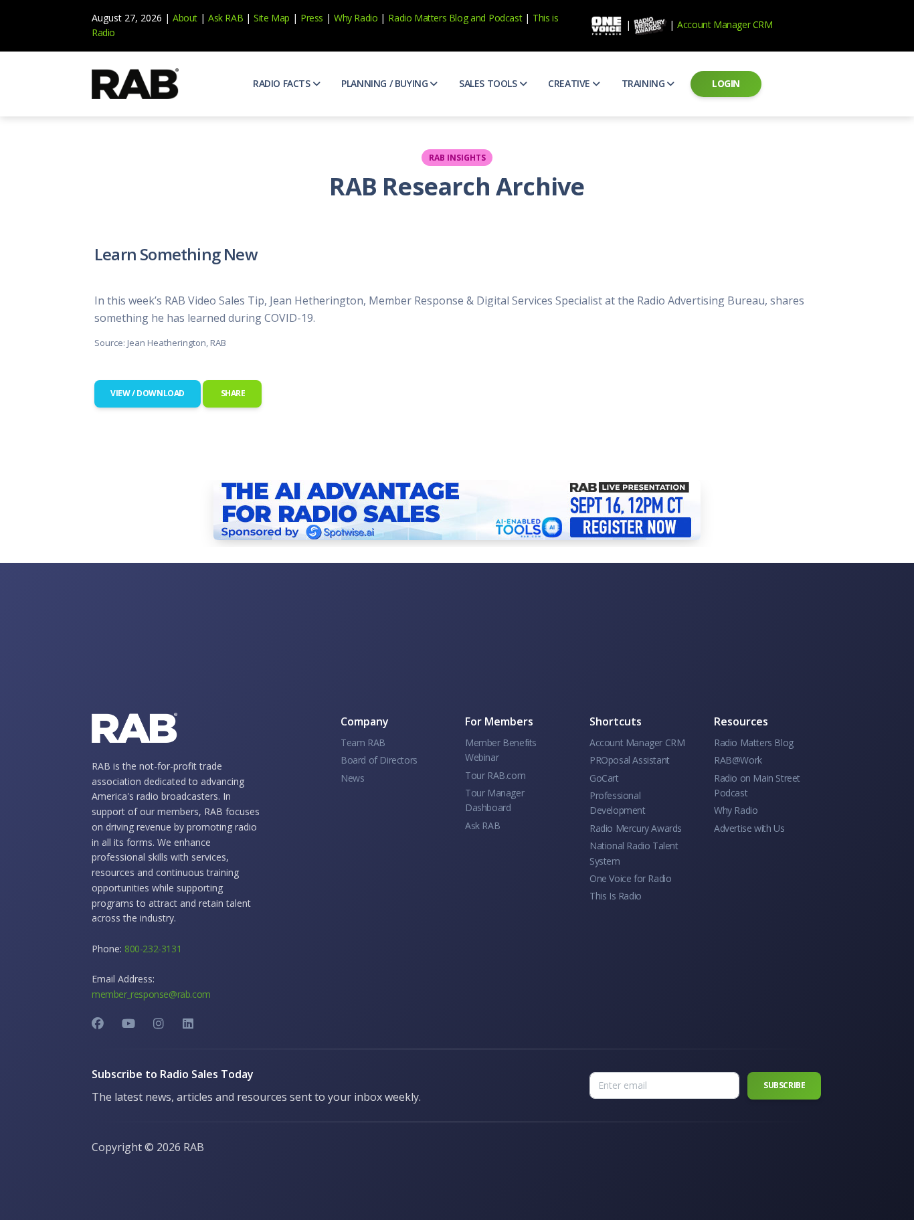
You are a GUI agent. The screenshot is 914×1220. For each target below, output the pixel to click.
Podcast (505, 17)
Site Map (272, 17)
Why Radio (355, 17)
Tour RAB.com (495, 775)
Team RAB (363, 742)
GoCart (604, 778)
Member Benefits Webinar (501, 750)
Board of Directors (379, 760)
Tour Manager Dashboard (494, 800)
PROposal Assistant (629, 760)
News (352, 778)
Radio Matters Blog (428, 17)
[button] (286, 83)
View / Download (147, 393)
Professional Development (617, 802)
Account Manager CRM (724, 24)
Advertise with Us (749, 828)
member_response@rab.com (151, 994)
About (185, 17)
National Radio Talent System (633, 853)
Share (232, 393)
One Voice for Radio (630, 878)
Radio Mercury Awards (635, 828)
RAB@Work (738, 760)
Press (311, 17)
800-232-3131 (152, 948)
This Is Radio (615, 895)
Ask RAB (225, 17)
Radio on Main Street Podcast (757, 785)
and (478, 17)
